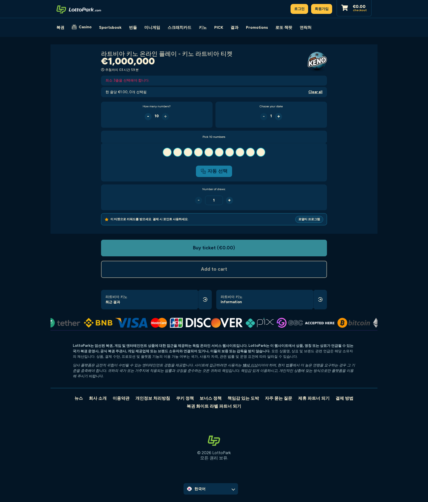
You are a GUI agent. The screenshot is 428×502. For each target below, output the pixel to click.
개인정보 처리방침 (152, 398)
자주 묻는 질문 (278, 398)
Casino (85, 27)
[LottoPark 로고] (78, 8)
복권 (60, 27)
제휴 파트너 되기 (314, 398)
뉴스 (79, 398)
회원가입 (322, 8)
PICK (218, 27)
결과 (235, 27)
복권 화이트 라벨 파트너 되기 (214, 406)
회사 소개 (98, 398)
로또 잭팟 (283, 27)
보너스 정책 (211, 398)
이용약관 (121, 398)
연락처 (306, 27)
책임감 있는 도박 (243, 398)
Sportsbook (110, 27)
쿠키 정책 (185, 398)
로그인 (299, 8)
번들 (133, 27)
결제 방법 (344, 398)
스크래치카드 (179, 27)
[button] (213, 152)
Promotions (257, 27)
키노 (203, 27)
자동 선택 (218, 171)
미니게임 (152, 27)
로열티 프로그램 (309, 219)
